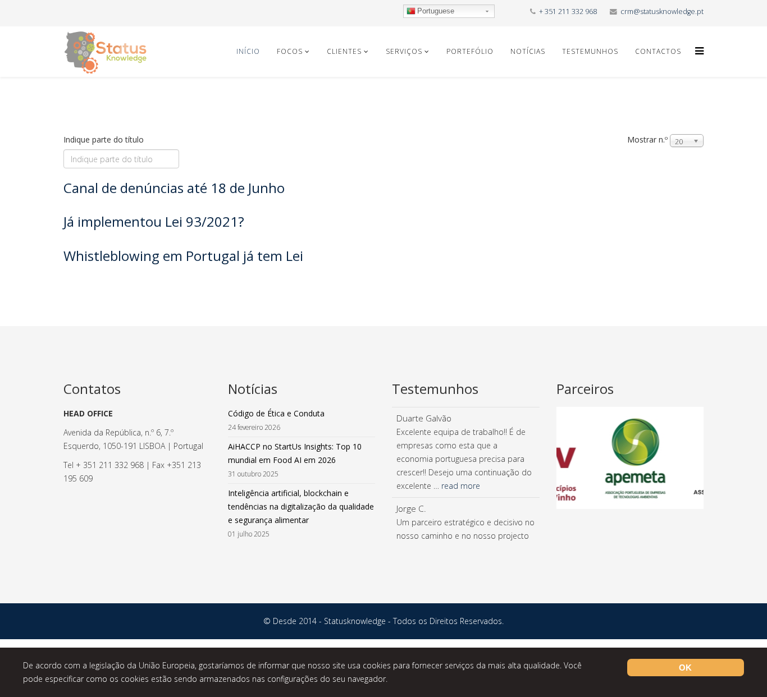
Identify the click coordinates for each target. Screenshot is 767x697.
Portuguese (435, 11)
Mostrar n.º (647, 139)
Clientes (344, 51)
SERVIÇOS (404, 51)
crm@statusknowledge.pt (662, 11)
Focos (290, 51)
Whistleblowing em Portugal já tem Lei (183, 255)
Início (248, 51)
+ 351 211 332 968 (568, 11)
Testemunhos (590, 51)
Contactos (658, 51)
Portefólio (470, 51)
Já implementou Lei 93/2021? (153, 221)
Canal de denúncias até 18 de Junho (174, 187)
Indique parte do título (104, 139)
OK (685, 667)
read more (460, 485)
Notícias (527, 51)
